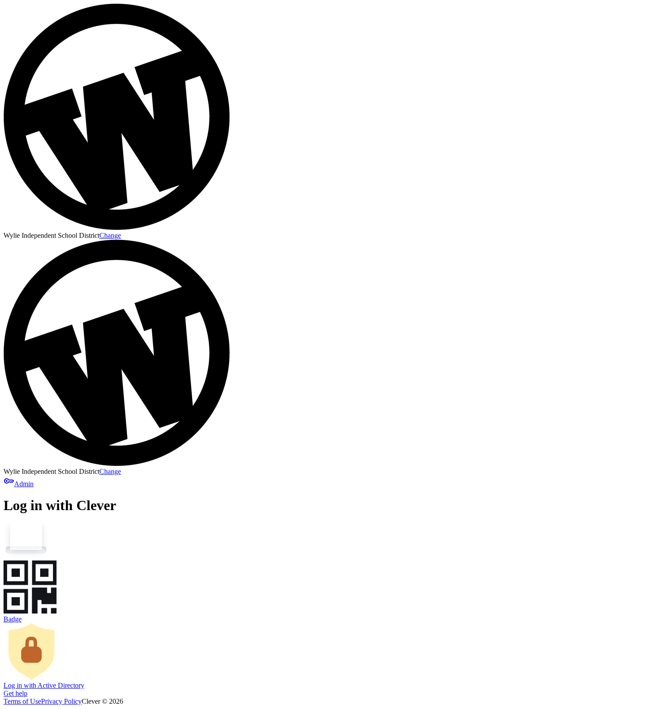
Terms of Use (22, 701)
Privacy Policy (61, 701)
